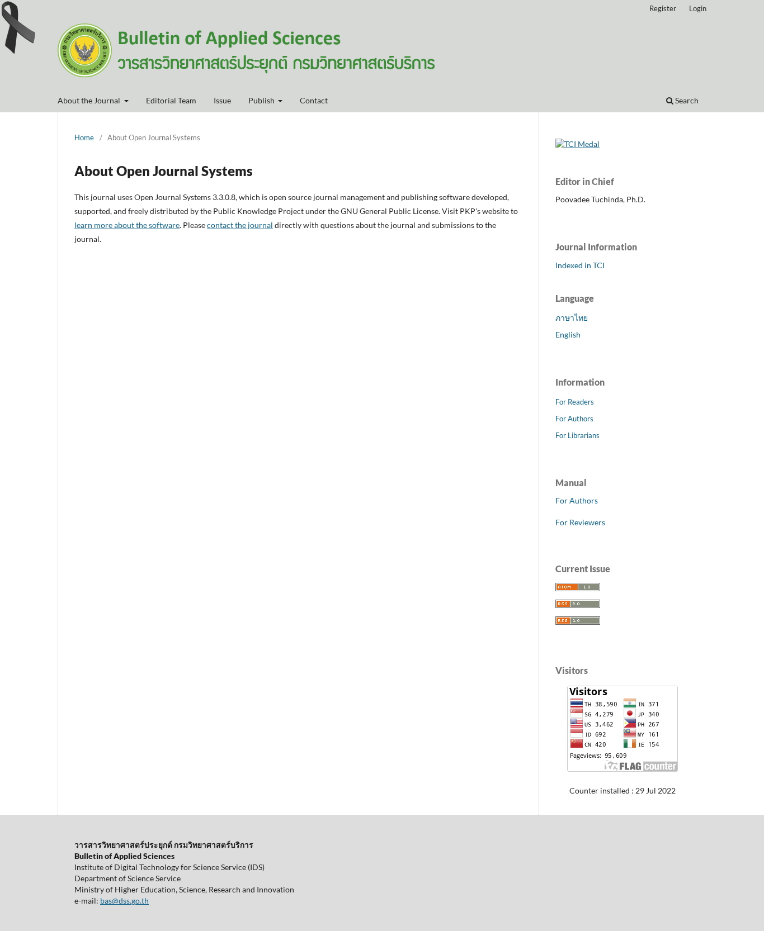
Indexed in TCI (580, 265)
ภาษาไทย (571, 317)
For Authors (574, 418)
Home (84, 137)
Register (662, 8)
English (568, 334)
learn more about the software (127, 225)
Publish (262, 100)
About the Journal (90, 100)
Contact (314, 100)
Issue (222, 100)
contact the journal (240, 225)
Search (686, 100)
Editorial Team (171, 100)
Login (697, 8)
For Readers (574, 401)
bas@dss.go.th (124, 900)
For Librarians (577, 435)
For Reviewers (580, 522)
